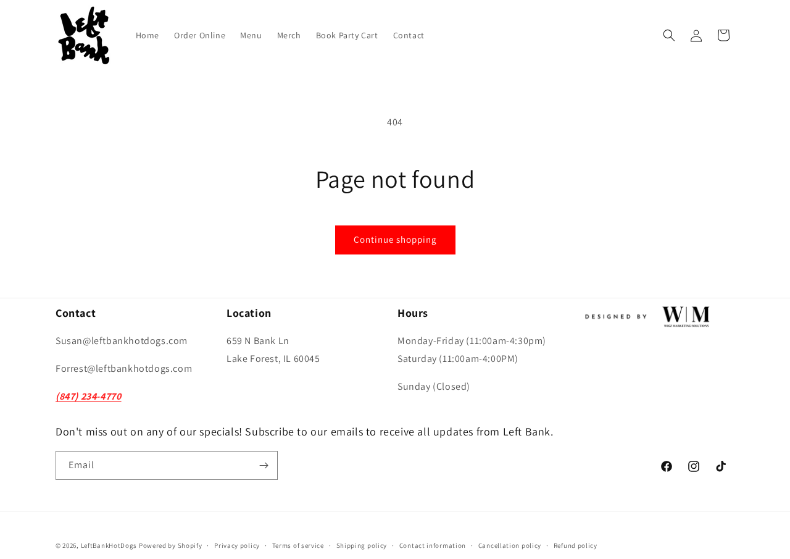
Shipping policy (362, 545)
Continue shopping (395, 239)
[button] (669, 35)
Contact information (432, 545)
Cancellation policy (509, 545)
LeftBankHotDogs (109, 545)
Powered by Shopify (170, 545)
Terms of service (298, 545)
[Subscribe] (263, 465)
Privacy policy (237, 545)
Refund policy (575, 545)
